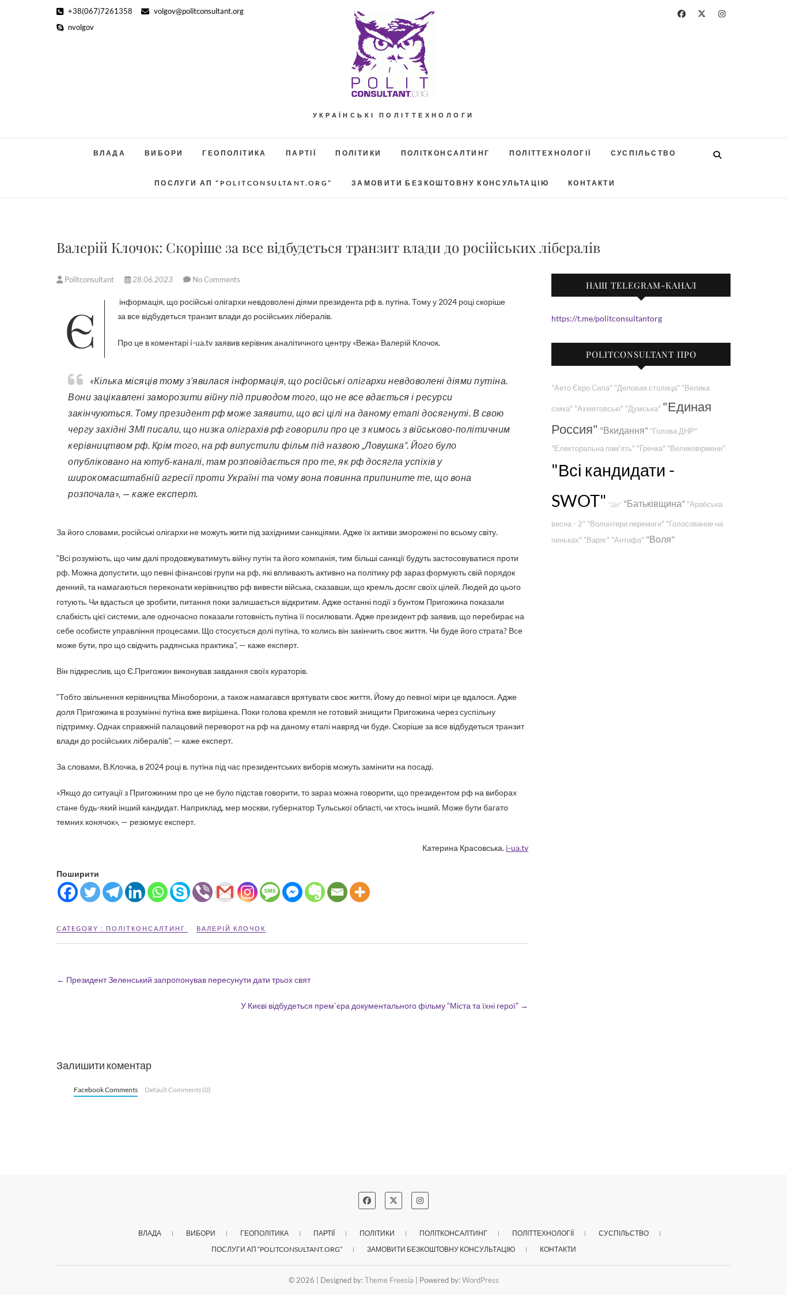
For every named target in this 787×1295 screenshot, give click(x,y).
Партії (301, 153)
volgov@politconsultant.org (198, 11)
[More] (360, 892)
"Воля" (660, 538)
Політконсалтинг (445, 153)
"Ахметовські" (598, 408)
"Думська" (643, 408)
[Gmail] (225, 892)
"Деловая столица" (647, 388)
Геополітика (234, 153)
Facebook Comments (106, 1089)
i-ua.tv (517, 848)
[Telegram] (113, 892)
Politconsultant (89, 279)
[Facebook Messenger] (292, 892)
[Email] (337, 892)
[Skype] (180, 892)
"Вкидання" (624, 430)
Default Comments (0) (178, 1089)
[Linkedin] (135, 892)
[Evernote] (315, 892)
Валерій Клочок (231, 928)
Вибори (164, 153)
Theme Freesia (389, 1280)
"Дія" (615, 504)
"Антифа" (627, 540)
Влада (109, 153)
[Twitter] (90, 892)
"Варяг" (597, 540)
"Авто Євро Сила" (581, 388)
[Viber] (202, 892)
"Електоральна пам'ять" (593, 448)
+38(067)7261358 (99, 11)
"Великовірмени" (696, 448)
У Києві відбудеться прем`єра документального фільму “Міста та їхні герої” (384, 1005)
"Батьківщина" (654, 503)
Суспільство (643, 153)
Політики (358, 153)
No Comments (216, 279)
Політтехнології (550, 153)
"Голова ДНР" (673, 431)
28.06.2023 (153, 279)
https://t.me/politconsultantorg (606, 318)
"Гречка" (651, 448)
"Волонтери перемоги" (625, 524)
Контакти (591, 183)
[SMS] (270, 892)
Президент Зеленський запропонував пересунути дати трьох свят (183, 979)
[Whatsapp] (157, 892)
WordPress (480, 1280)
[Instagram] (247, 892)
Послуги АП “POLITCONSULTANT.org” (243, 183)
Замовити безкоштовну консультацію (450, 183)
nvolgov (80, 27)
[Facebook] (68, 892)
